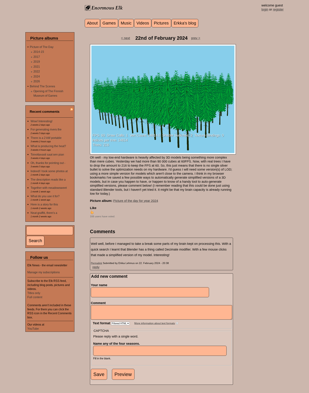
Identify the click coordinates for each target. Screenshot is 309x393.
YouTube (33, 328)
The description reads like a (48, 179)
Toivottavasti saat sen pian (47, 154)
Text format (102, 323)
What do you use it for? (45, 196)
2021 (36, 66)
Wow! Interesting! (41, 121)
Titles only (33, 293)
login (264, 9)
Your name (99, 285)
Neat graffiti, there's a (44, 212)
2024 (36, 76)
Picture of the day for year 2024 (135, 201)
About (92, 23)
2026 (36, 81)
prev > (195, 38)
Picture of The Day (41, 46)
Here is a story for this (44, 204)
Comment (99, 303)
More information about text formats (154, 323)
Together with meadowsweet (49, 187)
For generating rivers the (46, 129)
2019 (36, 61)
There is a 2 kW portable (46, 137)
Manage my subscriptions (43, 272)
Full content (34, 297)
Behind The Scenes (42, 86)
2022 (36, 71)
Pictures (161, 23)
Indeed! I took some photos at (49, 171)
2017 (36, 56)
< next (125, 38)
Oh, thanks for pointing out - (48, 162)
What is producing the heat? (48, 146)
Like (93, 208)
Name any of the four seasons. (117, 343)
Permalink (96, 263)
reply (95, 267)
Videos (142, 23)
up (92, 212)
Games (109, 23)
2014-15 (38, 51)
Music (126, 23)
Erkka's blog (185, 23)
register (278, 9)
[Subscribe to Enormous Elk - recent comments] (71, 109)
